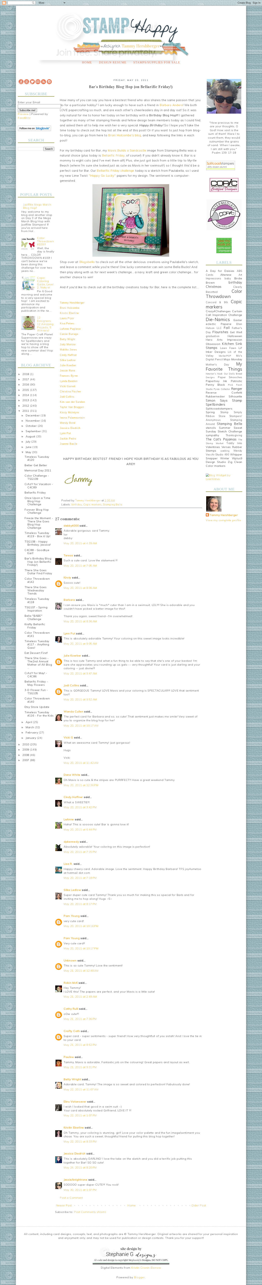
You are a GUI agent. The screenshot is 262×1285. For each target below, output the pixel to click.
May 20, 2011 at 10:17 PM (81, 948)
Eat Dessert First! (36, 653)
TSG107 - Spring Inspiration (36, 609)
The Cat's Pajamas (221, 439)
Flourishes (220, 332)
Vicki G (68, 737)
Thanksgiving (234, 435)
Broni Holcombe (69, 307)
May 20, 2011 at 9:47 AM (80, 673)
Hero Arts (214, 339)
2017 (26, 379)
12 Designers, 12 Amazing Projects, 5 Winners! (45, 324)
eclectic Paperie (219, 324)
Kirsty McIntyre (69, 412)
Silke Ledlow (67, 360)
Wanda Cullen (73, 711)
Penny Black (215, 384)
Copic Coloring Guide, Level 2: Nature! (45, 282)
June (29, 447)
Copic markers (92, 504)
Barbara (69, 600)
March (30, 727)
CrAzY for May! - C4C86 (36, 674)
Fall (227, 328)
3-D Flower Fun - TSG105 (36, 691)
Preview (23, 114)
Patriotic (236, 381)
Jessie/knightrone (75, 1179)
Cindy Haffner (68, 355)
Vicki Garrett (68, 386)
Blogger (139, 1277)
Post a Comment (71, 1197)
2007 (26, 760)
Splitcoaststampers (219, 408)
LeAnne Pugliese (70, 328)
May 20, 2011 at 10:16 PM (81, 926)
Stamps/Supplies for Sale (156, 62)
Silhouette (235, 396)
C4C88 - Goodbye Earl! (37, 551)
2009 (26, 749)
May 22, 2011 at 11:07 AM (81, 1089)
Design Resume (112, 62)
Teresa (68, 555)
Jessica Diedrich (70, 428)
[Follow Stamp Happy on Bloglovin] (34, 130)
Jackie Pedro (68, 438)
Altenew (226, 274)
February (32, 732)
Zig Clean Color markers (224, 464)
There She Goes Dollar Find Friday (38, 571)
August (31, 436)
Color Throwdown (224, 293)
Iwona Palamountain (72, 417)
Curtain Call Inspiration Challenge (224, 313)
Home (87, 62)
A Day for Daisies (220, 271)
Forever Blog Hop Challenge (37, 511)
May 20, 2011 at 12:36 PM (81, 785)
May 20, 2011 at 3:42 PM (80, 807)
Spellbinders (215, 404)
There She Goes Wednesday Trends (36, 590)
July (28, 441)
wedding (225, 450)
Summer (225, 427)
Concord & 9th (217, 302)
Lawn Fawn (228, 348)
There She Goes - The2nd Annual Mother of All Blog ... (38, 662)
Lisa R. (68, 864)
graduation (213, 336)
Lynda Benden (68, 381)
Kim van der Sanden (72, 401)
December (33, 415)
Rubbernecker (215, 396)
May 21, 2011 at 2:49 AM (80, 996)
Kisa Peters (67, 323)
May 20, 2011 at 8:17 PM (80, 904)
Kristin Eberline (69, 313)
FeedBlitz (24, 118)
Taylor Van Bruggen (72, 407)
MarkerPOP (225, 356)
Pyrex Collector (222, 389)
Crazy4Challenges (218, 311)
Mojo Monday (233, 359)
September (34, 431)
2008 (26, 755)
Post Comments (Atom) (90, 1212)
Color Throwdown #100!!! (45, 241)
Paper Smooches (230, 377)
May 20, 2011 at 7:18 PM (80, 878)
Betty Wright (67, 339)
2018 (26, 374)
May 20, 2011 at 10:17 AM (81, 725)
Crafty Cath (72, 1031)
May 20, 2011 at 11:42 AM (81, 763)
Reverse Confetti (224, 392)
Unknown (70, 960)
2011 (26, 411)
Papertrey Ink (216, 381)
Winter (224, 458)
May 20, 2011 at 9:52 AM (80, 699)
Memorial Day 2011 (38, 470)
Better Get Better (36, 465)
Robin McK (71, 983)
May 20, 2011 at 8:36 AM (80, 621)
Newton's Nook (214, 373)
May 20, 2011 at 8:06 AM (80, 588)
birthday (77, 504)
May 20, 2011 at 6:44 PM (80, 829)
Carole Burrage (69, 334)
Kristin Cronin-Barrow (146, 1267)
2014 (26, 395)
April (29, 722)
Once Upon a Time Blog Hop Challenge (37, 501)
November (33, 420)
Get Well (236, 332)
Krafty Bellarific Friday (35, 626)
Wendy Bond (67, 422)
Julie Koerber (68, 365)
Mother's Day (217, 364)
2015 (26, 390)
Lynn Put (65, 433)
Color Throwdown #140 (37, 700)
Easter (238, 320)
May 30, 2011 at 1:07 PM (80, 1190)
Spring (210, 412)
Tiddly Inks (234, 443)
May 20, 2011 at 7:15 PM (80, 852)
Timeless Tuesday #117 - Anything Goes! (37, 644)
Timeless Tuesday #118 (37, 600)
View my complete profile (223, 520)
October (32, 426)
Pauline (69, 1057)
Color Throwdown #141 (37, 634)
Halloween (235, 336)
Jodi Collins (67, 396)
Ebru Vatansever (75, 1101)
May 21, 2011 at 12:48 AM (81, 970)
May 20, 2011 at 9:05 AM (80, 643)
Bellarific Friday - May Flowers (36, 683)
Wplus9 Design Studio (224, 460)
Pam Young (72, 916)
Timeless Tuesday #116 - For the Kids (39, 714)
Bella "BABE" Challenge (33, 617)
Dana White (72, 774)
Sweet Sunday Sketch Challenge (224, 429)
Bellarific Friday (35, 492)
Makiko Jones (68, 349)
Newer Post (64, 1205)
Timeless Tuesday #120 (37, 458)
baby (228, 278)
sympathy (212, 435)
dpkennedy (71, 841)
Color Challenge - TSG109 (37, 477)
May (29, 452)
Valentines (213, 447)
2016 (26, 384)
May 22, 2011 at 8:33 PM (80, 1141)
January (31, 738)
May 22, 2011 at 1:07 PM (80, 1115)
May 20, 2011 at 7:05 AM (80, 565)
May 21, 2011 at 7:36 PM (80, 1019)
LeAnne (69, 819)
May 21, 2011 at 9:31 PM (80, 1067)
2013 (26, 400)
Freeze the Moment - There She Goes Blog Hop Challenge (39, 522)
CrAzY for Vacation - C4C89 (39, 485)
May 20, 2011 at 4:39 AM (80, 543)
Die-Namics (218, 319)
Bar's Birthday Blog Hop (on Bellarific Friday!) (38, 562)
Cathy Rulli (71, 1008)
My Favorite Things (224, 366)
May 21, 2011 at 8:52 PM (80, 1045)
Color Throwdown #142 (37, 580)
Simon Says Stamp (224, 400)
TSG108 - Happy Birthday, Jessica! (38, 543)
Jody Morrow (68, 344)
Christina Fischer (70, 391)
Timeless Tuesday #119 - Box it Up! (37, 534)
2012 (26, 405)
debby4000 (71, 525)
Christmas (213, 287)
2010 (26, 744)
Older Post (198, 1205)
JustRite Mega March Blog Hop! (37, 206)
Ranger (236, 389)
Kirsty (67, 577)
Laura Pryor (67, 318)
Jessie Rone (67, 370)
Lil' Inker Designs (224, 350)
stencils (211, 427)
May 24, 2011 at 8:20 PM (80, 1167)
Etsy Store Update (37, 707)
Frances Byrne (69, 375)
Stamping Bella (112, 504)
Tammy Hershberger (72, 302)
